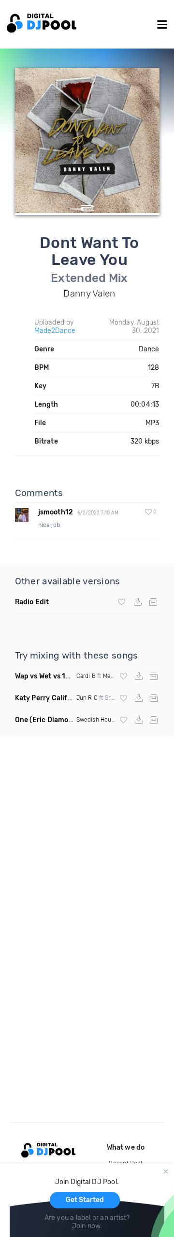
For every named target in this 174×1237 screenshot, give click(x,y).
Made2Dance (55, 331)
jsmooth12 (55, 512)
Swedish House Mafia (105, 719)
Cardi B (86, 676)
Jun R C (87, 697)
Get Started (85, 1200)
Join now (86, 1226)
